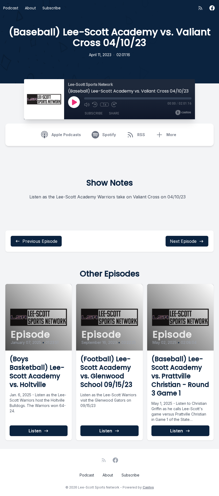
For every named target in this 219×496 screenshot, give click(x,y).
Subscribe (51, 8)
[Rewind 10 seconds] (94, 104)
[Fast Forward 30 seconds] (114, 104)
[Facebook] (212, 8)
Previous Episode (39, 241)
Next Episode (183, 241)
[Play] (74, 102)
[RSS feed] (200, 8)
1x (104, 104)
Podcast (10, 8)
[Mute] (86, 104)
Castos (148, 487)
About (30, 8)
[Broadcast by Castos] (183, 112)
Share (114, 113)
